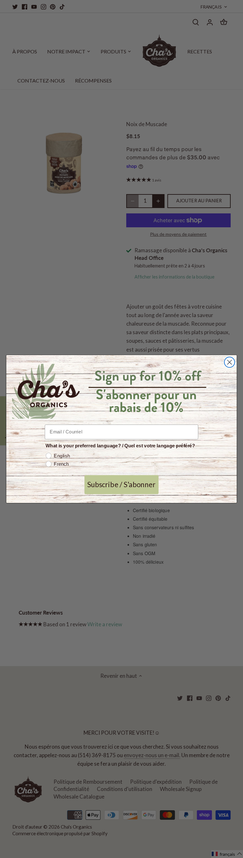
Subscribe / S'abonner (121, 484)
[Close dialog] (229, 362)
